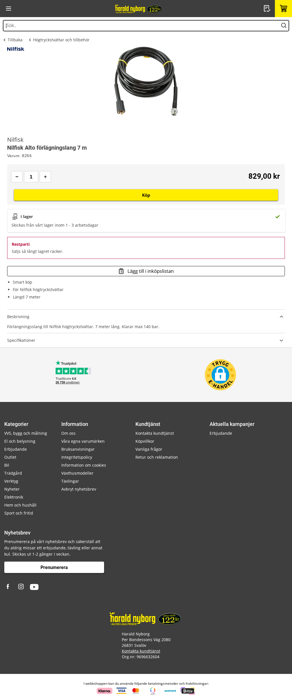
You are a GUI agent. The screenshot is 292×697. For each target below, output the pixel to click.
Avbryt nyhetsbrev (78, 489)
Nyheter (12, 489)
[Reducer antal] (17, 176)
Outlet (10, 457)
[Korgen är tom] (283, 8)
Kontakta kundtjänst (154, 433)
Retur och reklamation (156, 457)
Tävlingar (70, 481)
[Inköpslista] (268, 8)
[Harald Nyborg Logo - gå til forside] (138, 8)
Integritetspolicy (76, 457)
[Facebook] (8, 587)
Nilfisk (15, 140)
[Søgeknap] (284, 26)
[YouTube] (34, 587)
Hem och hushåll (20, 505)
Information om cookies (83, 465)
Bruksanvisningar (78, 449)
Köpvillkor (144, 441)
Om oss (68, 433)
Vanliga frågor (148, 449)
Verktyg (11, 481)
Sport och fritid (18, 513)
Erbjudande (15, 449)
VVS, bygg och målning (25, 433)
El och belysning (19, 441)
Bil (6, 465)
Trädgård (13, 473)
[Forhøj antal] (45, 176)
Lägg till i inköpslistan (150, 271)
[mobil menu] (8, 8)
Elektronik (13, 497)
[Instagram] (21, 587)
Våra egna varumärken (83, 441)
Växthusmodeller (77, 473)
